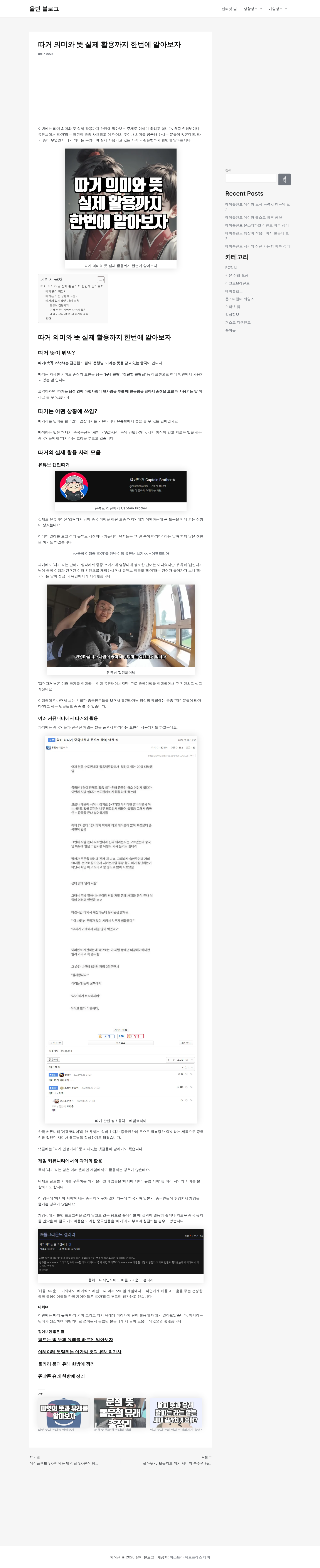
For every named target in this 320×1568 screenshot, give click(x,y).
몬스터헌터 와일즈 (239, 299)
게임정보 (276, 9)
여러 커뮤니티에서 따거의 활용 (68, 309)
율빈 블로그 (44, 8)
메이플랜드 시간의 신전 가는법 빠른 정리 (257, 246)
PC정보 (231, 267)
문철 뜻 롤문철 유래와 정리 (112, 1429)
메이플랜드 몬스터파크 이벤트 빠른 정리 (257, 225)
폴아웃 (230, 330)
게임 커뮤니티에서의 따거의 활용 (69, 314)
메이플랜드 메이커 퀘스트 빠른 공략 (253, 217)
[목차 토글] (99, 280)
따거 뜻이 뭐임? (55, 291)
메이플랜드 (234, 291)
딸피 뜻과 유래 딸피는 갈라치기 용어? (176, 1429)
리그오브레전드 (237, 283)
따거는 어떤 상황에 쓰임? (61, 296)
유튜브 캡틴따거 (59, 305)
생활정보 (251, 9)
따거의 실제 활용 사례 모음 (62, 300)
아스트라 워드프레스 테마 (190, 1557)
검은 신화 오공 (236, 275)
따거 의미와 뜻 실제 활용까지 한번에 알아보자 (72, 286)
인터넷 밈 (229, 9)
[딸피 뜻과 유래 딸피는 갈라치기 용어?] (176, 1413)
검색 (228, 170)
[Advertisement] (121, 93)
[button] (260, 8)
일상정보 (232, 314)
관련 (48, 318)
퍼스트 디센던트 (238, 322)
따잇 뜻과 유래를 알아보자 (56, 1429)
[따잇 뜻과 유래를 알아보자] (64, 1413)
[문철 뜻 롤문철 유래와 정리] (120, 1413)
